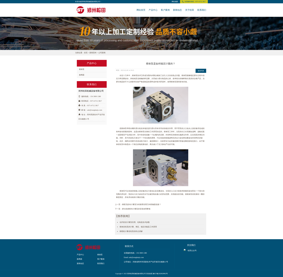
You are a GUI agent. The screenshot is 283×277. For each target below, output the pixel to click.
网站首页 (141, 10)
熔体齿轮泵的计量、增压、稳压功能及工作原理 (138, 227)
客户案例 (165, 10)
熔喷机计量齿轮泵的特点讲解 (131, 231)
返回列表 (201, 71)
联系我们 (201, 10)
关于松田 (189, 10)
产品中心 (153, 10)
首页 (86, 53)
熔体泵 (81, 69)
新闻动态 (177, 10)
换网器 (81, 75)
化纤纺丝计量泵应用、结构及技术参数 (135, 222)
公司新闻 (101, 53)
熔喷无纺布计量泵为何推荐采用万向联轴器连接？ (141, 204)
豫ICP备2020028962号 (160, 273)
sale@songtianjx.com (94, 110)
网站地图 (175, 1)
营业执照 (149, 273)
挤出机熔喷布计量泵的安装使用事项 (136, 209)
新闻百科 (93, 53)
